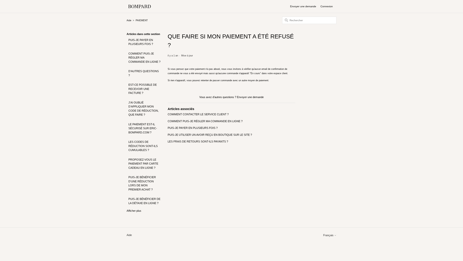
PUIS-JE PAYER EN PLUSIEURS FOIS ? (140, 42)
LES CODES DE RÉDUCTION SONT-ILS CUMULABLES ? (143, 146)
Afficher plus (134, 210)
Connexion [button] (326, 6)
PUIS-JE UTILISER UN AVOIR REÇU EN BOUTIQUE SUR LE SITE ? (210, 134)
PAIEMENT (142, 20)
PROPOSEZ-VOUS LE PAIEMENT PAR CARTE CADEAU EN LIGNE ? (143, 163)
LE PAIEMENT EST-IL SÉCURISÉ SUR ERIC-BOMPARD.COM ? (142, 128)
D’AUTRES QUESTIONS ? (143, 73)
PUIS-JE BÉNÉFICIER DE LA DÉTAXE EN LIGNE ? (144, 201)
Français (328, 235)
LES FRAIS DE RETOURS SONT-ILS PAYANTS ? (198, 141)
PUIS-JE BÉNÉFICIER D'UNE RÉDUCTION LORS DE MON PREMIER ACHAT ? (142, 183)
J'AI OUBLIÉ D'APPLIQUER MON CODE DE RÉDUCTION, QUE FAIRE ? (143, 108)
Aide (129, 20)
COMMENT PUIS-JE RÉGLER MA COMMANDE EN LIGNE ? (144, 57)
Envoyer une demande (303, 6)
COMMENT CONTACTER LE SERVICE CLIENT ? (198, 114)
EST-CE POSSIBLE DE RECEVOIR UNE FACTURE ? (142, 88)
